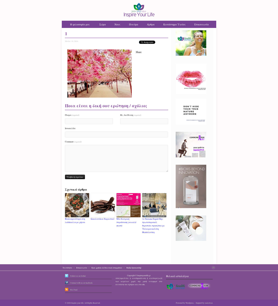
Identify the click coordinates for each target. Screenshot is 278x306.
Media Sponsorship (133, 267)
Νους (117, 24)
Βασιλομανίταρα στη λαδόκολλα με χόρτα (75, 220)
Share (139, 52)
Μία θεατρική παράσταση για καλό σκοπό (126, 222)
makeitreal (209, 303)
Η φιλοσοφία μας (80, 24)
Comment (73, 141)
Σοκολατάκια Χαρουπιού (102, 218)
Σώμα (102, 24)
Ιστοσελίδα (70, 128)
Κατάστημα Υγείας (174, 24)
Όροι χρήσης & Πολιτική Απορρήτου (106, 267)
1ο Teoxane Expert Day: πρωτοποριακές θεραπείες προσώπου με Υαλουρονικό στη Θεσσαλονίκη (153, 225)
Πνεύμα (133, 24)
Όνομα (72, 115)
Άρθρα (151, 24)
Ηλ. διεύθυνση (130, 115)
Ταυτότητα (67, 267)
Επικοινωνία (201, 24)
